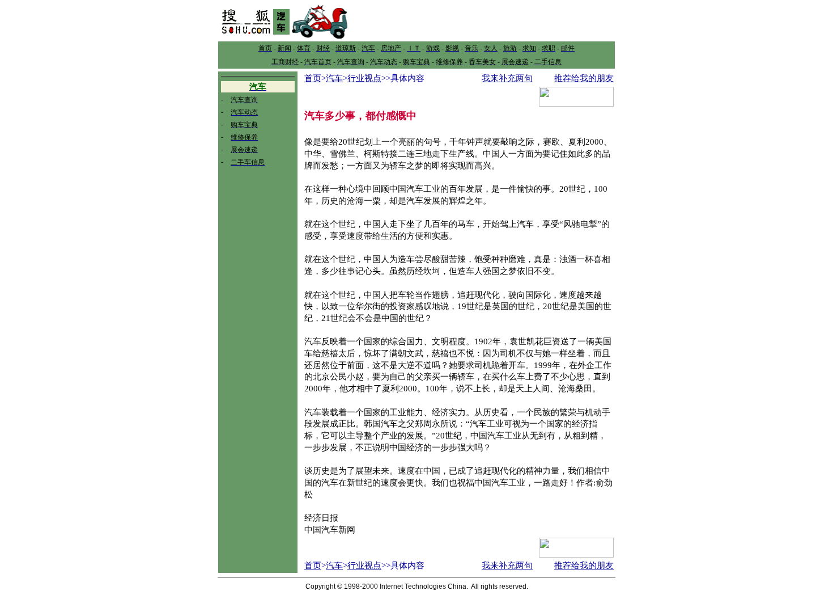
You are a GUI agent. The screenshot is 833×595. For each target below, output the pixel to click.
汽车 (334, 78)
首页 (312, 78)
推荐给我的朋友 (584, 78)
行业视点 (364, 78)
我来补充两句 (507, 78)
